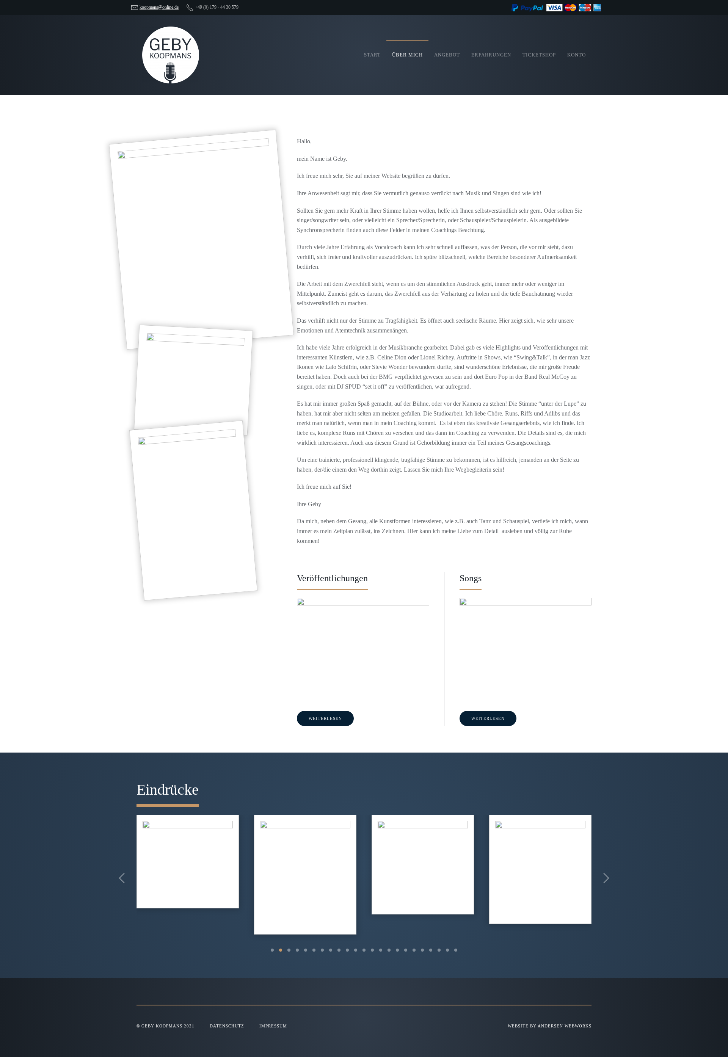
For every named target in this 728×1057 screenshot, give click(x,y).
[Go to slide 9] (338, 950)
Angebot (447, 55)
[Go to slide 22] (447, 950)
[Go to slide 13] (372, 950)
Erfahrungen (491, 55)
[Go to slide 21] (439, 950)
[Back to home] (170, 55)
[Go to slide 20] (430, 950)
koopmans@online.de (159, 7)
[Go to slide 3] (288, 950)
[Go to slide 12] (364, 950)
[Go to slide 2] (280, 950)
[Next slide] (606, 878)
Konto (576, 55)
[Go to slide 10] (347, 950)
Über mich (407, 55)
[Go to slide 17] (405, 950)
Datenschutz (227, 1026)
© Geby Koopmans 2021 (165, 1026)
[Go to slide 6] (313, 950)
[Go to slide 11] (355, 950)
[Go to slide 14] (380, 950)
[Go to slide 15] (389, 950)
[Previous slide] (122, 878)
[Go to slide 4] (297, 950)
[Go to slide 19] (422, 950)
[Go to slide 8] (330, 950)
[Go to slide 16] (397, 950)
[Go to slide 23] (455, 950)
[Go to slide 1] (272, 950)
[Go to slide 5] (305, 950)
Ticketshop (539, 55)
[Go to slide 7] (322, 950)
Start (372, 55)
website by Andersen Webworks (550, 1026)
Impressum (273, 1026)
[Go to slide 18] (414, 950)
